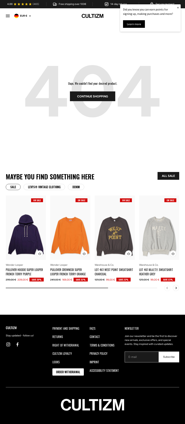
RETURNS (57, 337)
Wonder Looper (14, 264)
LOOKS (56, 362)
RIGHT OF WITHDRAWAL (65, 345)
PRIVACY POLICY (98, 353)
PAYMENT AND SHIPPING (65, 328)
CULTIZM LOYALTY (62, 353)
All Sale (168, 176)
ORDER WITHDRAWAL (68, 372)
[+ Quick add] (39, 253)
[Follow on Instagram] (8, 344)
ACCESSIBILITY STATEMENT (104, 370)
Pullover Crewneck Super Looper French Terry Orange (68, 272)
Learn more (134, 24)
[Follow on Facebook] (17, 344)
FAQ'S (92, 328)
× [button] (178, 7)
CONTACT (95, 337)
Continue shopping (92, 96)
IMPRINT (94, 362)
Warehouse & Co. (104, 264)
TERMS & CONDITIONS (102, 345)
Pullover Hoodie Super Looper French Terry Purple (24, 272)
